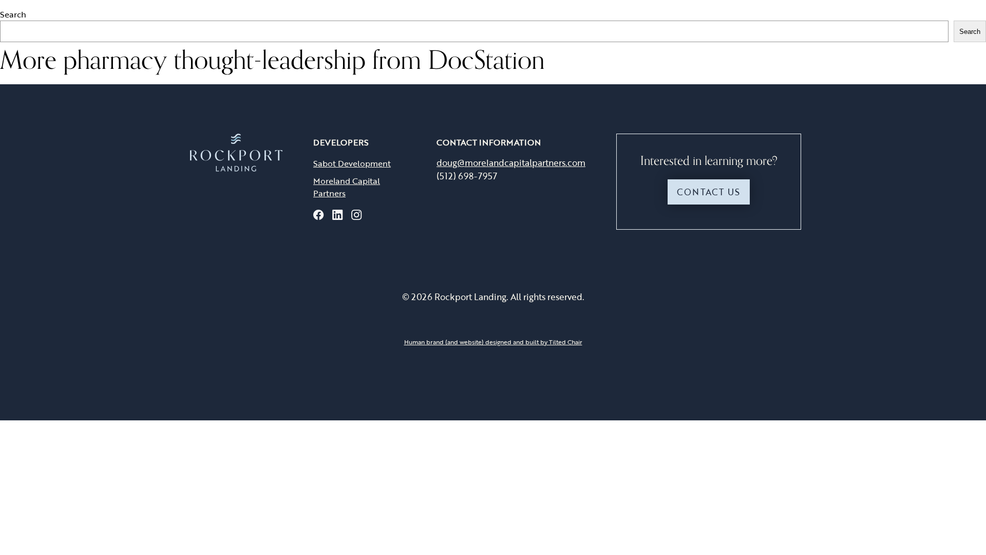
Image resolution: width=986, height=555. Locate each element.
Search (13, 14)
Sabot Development (352, 163)
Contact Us (709, 192)
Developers (341, 142)
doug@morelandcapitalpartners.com (511, 162)
